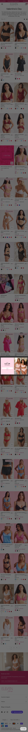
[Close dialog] (26, 358)
